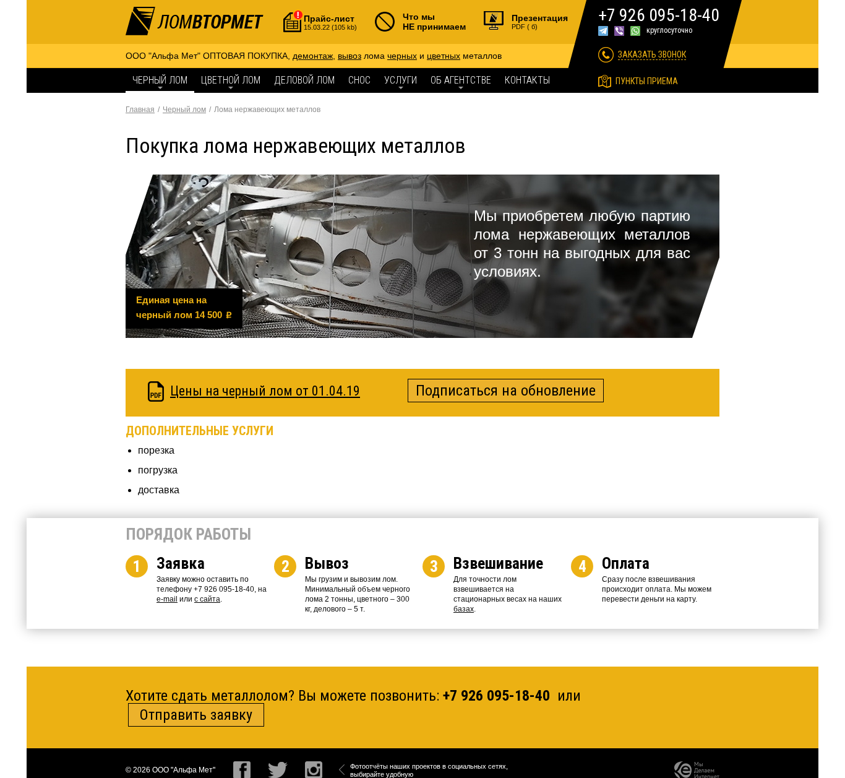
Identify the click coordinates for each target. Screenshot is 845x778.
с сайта (207, 599)
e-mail (167, 599)
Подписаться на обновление (506, 390)
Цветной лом (230, 80)
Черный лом (159, 80)
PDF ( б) (540, 21)
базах (463, 609)
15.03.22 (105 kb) (330, 22)
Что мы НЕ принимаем (434, 22)
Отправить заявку (196, 715)
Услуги (400, 80)
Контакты (527, 80)
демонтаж (313, 56)
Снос (359, 80)
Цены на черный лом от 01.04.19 (265, 391)
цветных (443, 56)
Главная (140, 109)
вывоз (349, 56)
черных (402, 56)
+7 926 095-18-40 (658, 15)
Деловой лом (304, 80)
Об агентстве (461, 80)
